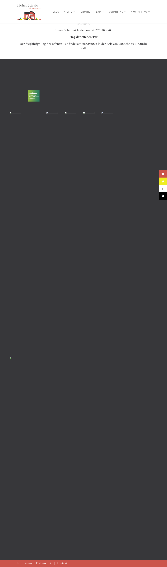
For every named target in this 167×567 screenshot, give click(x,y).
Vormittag (116, 12)
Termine (84, 12)
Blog (56, 12)
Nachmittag (139, 12)
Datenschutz (44, 563)
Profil (67, 12)
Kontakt (62, 563)
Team (98, 12)
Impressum (24, 563)
